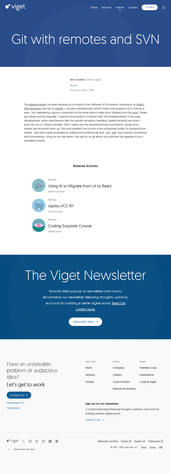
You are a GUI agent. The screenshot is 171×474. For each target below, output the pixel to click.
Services (107, 7)
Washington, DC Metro (108, 441)
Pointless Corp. (148, 367)
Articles (119, 7)
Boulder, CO (139, 441)
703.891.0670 (13, 408)
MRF (161, 447)
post (135, 112)
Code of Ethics (121, 381)
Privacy (153, 447)
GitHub (59, 108)
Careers (133, 7)
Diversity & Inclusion (124, 388)
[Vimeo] (57, 441)
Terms (143, 447)
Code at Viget (148, 381)
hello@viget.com (15, 402)
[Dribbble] (37, 441)
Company (118, 367)
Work (94, 7)
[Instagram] (43, 441)
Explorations (147, 374)
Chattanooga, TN (155, 441)
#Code (74, 85)
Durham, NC (126, 441)
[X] (23, 441)
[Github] (30, 441)
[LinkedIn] (50, 441)
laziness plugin (37, 104)
